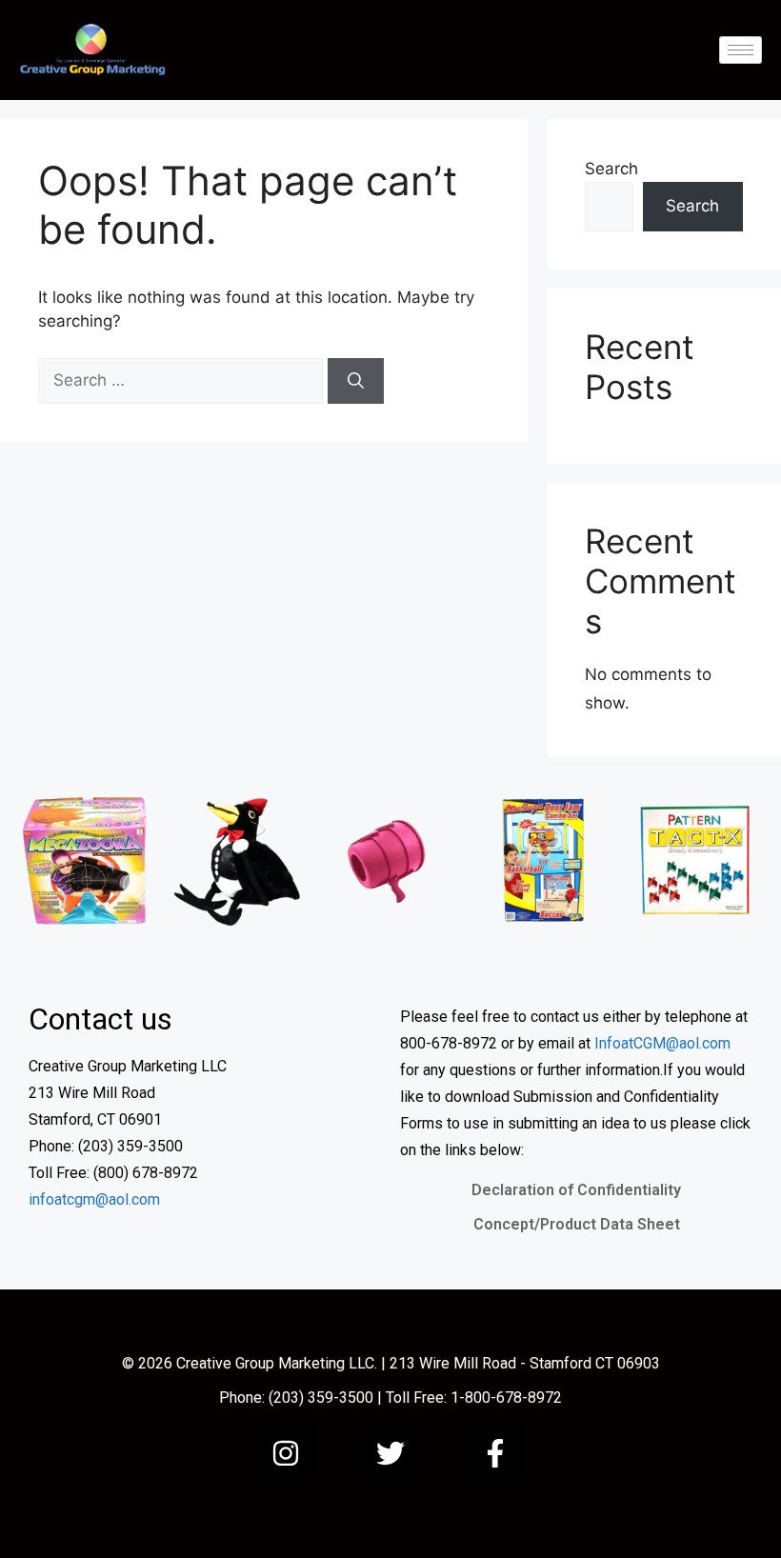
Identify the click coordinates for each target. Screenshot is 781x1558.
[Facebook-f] (495, 1453)
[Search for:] (183, 380)
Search (611, 168)
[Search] (356, 381)
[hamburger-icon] (740, 50)
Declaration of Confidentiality (576, 1190)
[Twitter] (390, 1453)
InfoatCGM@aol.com (662, 1043)
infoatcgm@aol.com (94, 1199)
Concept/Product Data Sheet (576, 1224)
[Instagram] (285, 1453)
